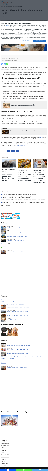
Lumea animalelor (5, 443)
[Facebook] (2, 64)
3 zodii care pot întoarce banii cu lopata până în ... (18, 227)
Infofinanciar (3, 459)
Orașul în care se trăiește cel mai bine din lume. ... (18, 307)
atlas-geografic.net (21, 145)
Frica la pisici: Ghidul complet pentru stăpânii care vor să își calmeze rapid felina (19, 194)
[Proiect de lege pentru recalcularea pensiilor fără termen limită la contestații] (3, 320)
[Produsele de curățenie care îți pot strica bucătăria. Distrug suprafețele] (3, 232)
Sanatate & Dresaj (5, 445)
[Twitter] (5, 64)
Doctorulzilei (3, 465)
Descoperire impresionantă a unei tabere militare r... (18, 311)
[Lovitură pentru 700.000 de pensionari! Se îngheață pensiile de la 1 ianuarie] (3, 345)
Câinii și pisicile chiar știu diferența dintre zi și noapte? (22, 130)
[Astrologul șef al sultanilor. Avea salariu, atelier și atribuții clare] (3, 237)
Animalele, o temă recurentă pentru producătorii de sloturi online (16, 197)
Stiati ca (2, 447)
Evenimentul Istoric (5, 457)
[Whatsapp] (7, 64)
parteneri (7, 25)
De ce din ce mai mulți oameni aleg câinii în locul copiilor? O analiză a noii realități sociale (39, 176)
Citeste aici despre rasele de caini (13, 324)
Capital (2, 452)
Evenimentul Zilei (5, 454)
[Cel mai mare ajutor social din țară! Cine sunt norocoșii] (3, 252)
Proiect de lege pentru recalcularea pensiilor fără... (18, 319)
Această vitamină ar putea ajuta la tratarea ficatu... (18, 349)
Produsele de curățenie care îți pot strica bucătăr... (18, 232)
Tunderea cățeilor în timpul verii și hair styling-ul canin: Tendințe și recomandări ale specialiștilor (23, 195)
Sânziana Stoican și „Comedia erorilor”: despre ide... (12, 304)
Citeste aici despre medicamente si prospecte (17, 412)
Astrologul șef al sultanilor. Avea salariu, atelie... (17, 236)
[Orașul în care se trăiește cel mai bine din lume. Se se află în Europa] (3, 307)
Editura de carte (4, 463)
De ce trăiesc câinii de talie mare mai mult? (10, 58)
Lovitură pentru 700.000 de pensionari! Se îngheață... (18, 345)
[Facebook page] (10, 218)
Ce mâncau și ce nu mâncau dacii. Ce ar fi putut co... (18, 315)
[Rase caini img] (9, 335)
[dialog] (24, 32)
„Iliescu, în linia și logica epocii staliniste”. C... (17, 240)
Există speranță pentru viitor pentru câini (9, 60)
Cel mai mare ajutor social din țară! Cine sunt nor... (18, 251)
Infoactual (3, 461)
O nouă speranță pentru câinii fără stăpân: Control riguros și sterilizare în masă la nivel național (23, 202)
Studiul (41, 137)
